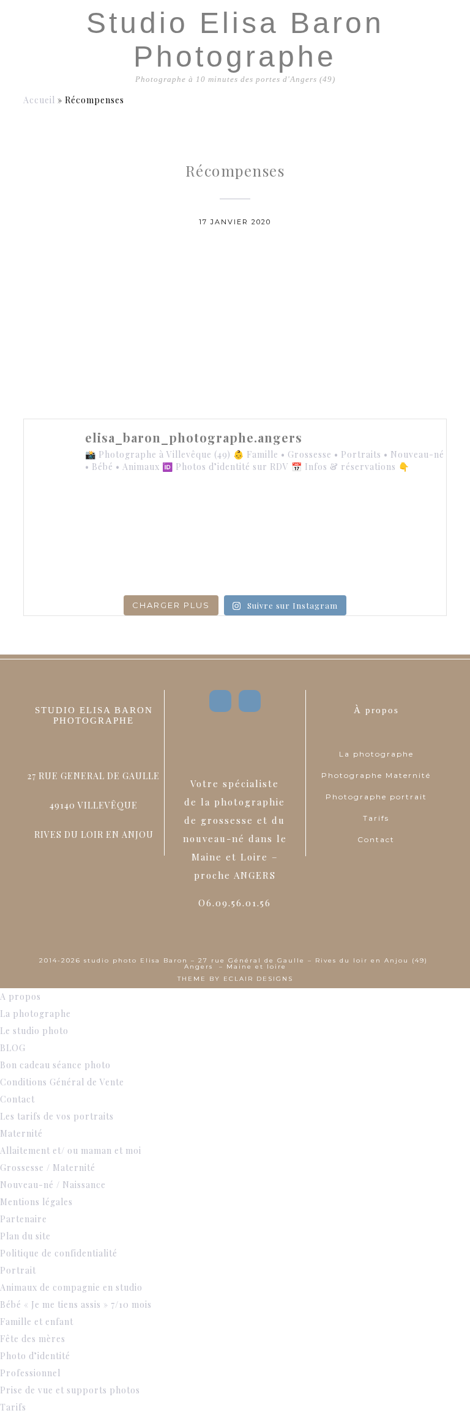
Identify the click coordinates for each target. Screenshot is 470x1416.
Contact (376, 839)
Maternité (21, 1133)
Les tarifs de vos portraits (57, 1116)
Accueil (39, 100)
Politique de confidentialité (59, 1253)
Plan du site (25, 1236)
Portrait (18, 1270)
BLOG (13, 1048)
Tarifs (376, 818)
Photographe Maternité (376, 775)
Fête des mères (32, 1338)
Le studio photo (34, 1030)
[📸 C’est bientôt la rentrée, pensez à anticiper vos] (235, 512)
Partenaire (23, 1219)
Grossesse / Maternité (47, 1167)
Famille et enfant (36, 1321)
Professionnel (30, 1373)
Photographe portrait (376, 796)
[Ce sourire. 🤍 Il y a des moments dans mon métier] (320, 562)
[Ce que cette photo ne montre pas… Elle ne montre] (63, 512)
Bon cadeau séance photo (55, 1065)
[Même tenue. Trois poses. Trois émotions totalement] (406, 562)
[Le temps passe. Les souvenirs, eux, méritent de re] (149, 562)
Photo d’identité (35, 1356)
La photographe (376, 753)
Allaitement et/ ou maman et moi (70, 1150)
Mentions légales (36, 1202)
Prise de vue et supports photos (70, 1390)
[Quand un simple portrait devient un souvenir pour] (235, 562)
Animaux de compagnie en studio (71, 1287)
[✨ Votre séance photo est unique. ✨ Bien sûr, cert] (63, 562)
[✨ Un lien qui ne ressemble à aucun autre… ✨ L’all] (406, 512)
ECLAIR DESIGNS (258, 979)
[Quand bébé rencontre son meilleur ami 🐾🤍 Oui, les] (149, 512)
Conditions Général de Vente (62, 1082)
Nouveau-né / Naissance (53, 1184)
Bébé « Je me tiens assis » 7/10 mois (76, 1304)
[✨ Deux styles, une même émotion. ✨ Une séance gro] (320, 512)
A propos (20, 996)
